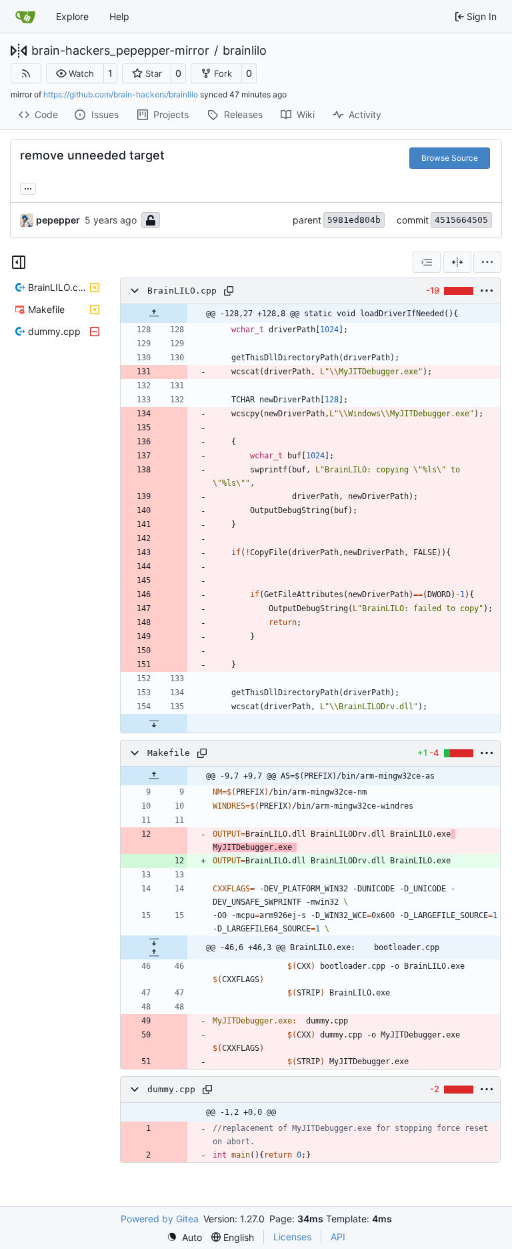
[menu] (487, 262)
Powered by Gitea (160, 1218)
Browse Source (449, 158)
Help (119, 16)
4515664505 (461, 220)
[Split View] (457, 262)
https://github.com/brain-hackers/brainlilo (120, 94)
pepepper (58, 220)
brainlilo (245, 50)
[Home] (25, 17)
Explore (72, 16)
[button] (75, 73)
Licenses (292, 1236)
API (338, 1236)
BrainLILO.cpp (182, 291)
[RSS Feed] (26, 73)
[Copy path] (228, 291)
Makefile (168, 753)
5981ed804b (354, 220)
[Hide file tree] (18, 262)
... (28, 187)
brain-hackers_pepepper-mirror (120, 50)
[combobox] (427, 262)
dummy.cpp (171, 1089)
